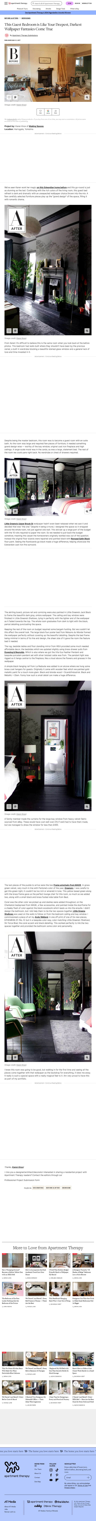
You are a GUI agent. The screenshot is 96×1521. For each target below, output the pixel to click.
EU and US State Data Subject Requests (82, 1506)
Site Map (37, 1481)
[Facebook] (51, 1475)
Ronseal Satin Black (80, 538)
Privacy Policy (69, 1488)
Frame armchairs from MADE (67, 885)
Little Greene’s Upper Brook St (18, 523)
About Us (37, 1473)
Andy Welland (41, 917)
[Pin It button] (15, 97)
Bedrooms (26, 18)
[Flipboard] (57, 1480)
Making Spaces (36, 126)
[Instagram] (51, 1470)
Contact (37, 1477)
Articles (48, 8)
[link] (13, 1272)
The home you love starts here (67, 1451)
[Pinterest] (57, 1475)
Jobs (6, 1509)
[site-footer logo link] (10, 1502)
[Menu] (6, 3)
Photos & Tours (22, 8)
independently (12, 119)
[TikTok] (57, 1470)
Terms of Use (83, 1485)
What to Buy (74, 8)
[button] (87, 97)
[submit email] (88, 1477)
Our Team (38, 1469)
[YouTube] (51, 1480)
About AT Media (10, 1506)
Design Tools (60, 8)
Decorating (36, 8)
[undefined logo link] (17, 3)
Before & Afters (11, 18)
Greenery (69, 888)
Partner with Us (9, 1512)
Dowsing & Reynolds (14, 652)
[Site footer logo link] (18, 1469)
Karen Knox (21, 105)
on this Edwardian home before (52, 187)
